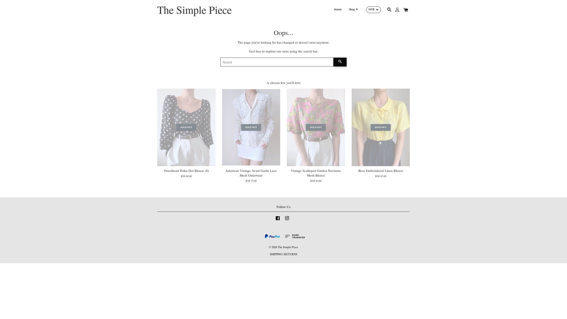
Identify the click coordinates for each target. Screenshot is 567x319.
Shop (352, 9)
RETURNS (290, 254)
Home (338, 9)
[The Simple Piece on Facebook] (278, 220)
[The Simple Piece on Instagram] (287, 220)
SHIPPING (276, 254)
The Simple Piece (194, 9)
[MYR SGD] (373, 9)
